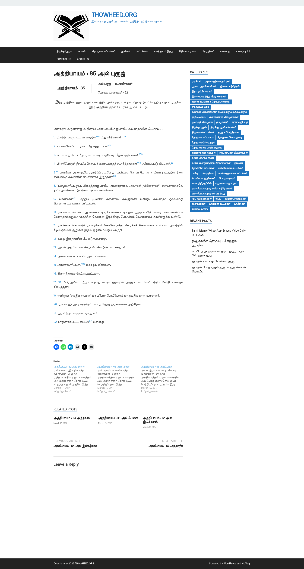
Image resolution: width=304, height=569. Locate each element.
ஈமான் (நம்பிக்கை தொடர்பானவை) (211, 102)
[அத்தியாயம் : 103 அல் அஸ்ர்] (119, 379)
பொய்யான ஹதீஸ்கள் (203, 178)
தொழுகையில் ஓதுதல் (203, 142)
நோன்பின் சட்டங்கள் (203, 168)
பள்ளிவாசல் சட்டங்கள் (230, 168)
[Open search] (248, 51)
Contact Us (63, 59)
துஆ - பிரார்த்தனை (228, 132)
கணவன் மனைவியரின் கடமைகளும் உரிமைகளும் (219, 112)
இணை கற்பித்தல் (229, 86)
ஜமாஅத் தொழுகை (202, 122)
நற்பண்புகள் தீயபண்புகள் (233, 153)
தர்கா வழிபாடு (240, 122)
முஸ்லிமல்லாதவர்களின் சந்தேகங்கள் (212, 188)
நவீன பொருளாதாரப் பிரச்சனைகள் (211, 163)
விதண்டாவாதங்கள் (235, 199)
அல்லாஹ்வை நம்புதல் (217, 81)
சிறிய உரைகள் (187, 51)
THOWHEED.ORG (114, 15)
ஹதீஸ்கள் (239, 204)
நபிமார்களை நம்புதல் (204, 153)
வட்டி (218, 199)
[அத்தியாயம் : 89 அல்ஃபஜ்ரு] (163, 379)
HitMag (246, 563)
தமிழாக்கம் (222, 122)
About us (83, 59)
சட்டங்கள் (142, 51)
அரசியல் (196, 81)
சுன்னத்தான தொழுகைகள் (223, 117)
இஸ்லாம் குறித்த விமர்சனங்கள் (209, 96)
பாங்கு (195, 173)
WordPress (229, 563)
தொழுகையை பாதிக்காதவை (207, 148)
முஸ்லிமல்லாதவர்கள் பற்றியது (208, 193)
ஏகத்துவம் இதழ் (163, 51)
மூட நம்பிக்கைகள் (202, 199)
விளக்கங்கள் (198, 204)
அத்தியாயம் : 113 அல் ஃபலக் (118, 417)
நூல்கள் (126, 51)
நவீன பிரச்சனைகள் (203, 158)
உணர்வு (241, 51)
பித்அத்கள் (208, 51)
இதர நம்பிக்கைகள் (202, 91)
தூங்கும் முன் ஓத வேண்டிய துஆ (213, 261)
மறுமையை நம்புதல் (226, 183)
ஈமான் (82, 51)
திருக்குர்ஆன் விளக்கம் (223, 127)
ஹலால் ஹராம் (200, 209)
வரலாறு (225, 51)
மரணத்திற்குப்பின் (202, 183)
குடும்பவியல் (198, 117)
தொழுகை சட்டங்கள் (103, 51)
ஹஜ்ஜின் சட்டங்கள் (219, 204)
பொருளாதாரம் (227, 178)
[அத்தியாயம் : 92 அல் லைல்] (75, 379)
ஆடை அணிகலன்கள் (204, 86)
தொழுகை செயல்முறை (229, 137)
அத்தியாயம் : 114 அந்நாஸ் (71, 417)
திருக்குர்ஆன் (64, 51)
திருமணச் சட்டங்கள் (203, 132)
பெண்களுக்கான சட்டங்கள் (232, 173)
